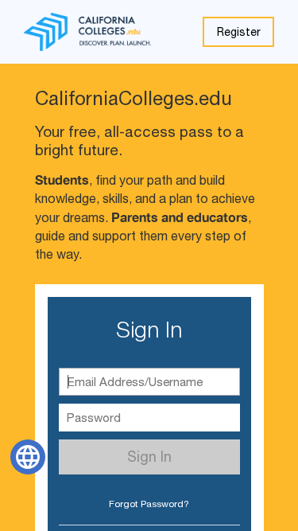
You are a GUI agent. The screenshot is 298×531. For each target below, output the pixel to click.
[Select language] (27, 456)
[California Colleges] (87, 32)
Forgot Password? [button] (149, 504)
